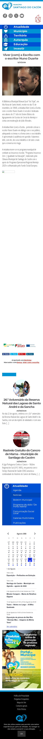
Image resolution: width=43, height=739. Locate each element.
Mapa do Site (21, 702)
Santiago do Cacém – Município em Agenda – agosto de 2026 (20, 584)
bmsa (19, 362)
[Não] (40, 730)
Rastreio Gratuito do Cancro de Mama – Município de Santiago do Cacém (21, 454)
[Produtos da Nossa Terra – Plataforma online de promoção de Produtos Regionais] (21, 649)
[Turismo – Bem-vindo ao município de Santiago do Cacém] (21, 687)
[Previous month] (8, 533)
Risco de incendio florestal (38, 19)
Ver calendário (12, 626)
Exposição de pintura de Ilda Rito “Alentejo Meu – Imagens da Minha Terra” (20, 620)
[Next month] (35, 533)
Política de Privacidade (21, 695)
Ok (21, 734)
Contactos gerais (21, 705)
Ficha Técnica (21, 709)
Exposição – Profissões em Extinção (21, 575)
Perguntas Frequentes (21, 699)
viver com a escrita (31, 362)
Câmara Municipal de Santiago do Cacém (21, 7)
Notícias (27, 360)
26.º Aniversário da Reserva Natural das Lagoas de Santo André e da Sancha (21, 403)
